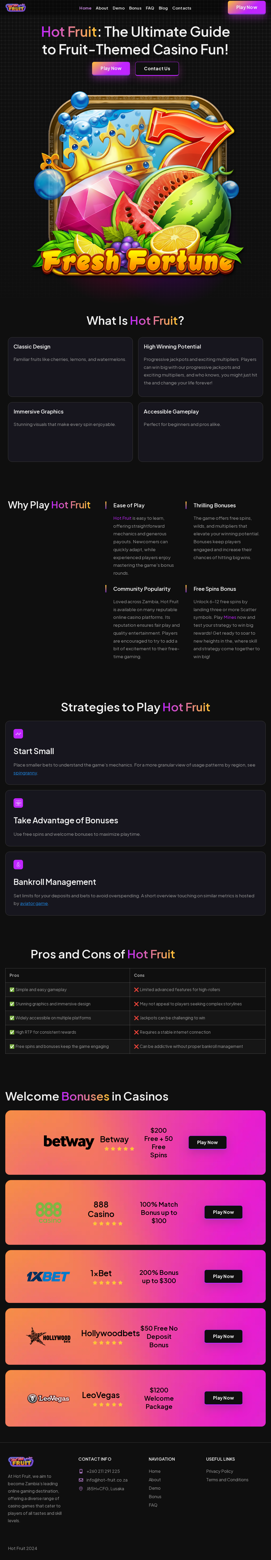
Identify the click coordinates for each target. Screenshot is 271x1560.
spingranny (25, 773)
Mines (230, 617)
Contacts (182, 7)
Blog (163, 7)
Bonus (135, 7)
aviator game (34, 903)
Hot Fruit (122, 518)
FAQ (150, 7)
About (102, 7)
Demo (119, 7)
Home (85, 7)
